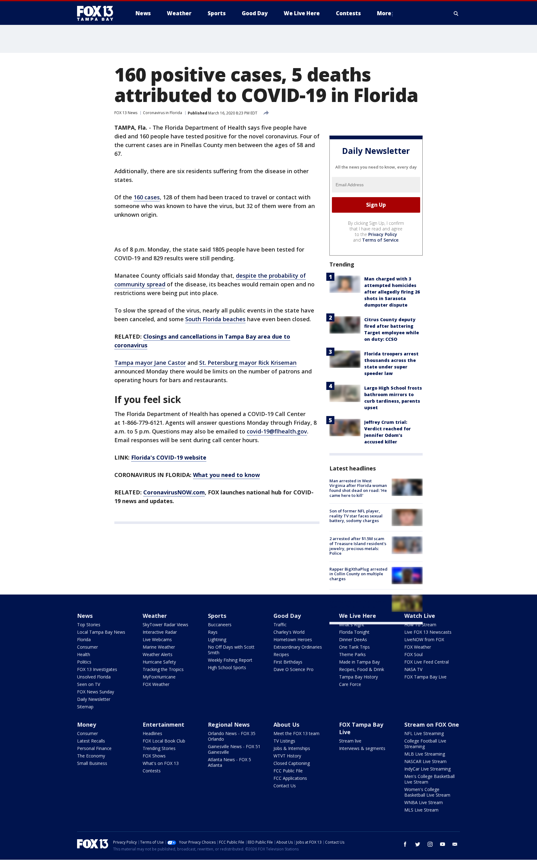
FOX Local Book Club (164, 741)
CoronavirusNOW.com (174, 492)
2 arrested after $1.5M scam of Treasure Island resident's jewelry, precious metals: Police (357, 546)
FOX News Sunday (95, 692)
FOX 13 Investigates (97, 669)
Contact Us (284, 786)
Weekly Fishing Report (230, 660)
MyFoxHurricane (159, 677)
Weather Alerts (157, 654)
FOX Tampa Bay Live (425, 677)
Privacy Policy (382, 234)
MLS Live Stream (421, 810)
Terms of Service (380, 240)
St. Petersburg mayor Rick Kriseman (247, 362)
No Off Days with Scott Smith (231, 649)
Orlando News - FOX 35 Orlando (231, 736)
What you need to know (226, 475)
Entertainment (163, 724)
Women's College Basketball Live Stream (427, 792)
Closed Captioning (291, 763)
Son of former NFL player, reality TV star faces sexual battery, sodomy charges (356, 515)
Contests (152, 771)
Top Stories (88, 624)
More (384, 13)
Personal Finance (94, 748)
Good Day (287, 615)
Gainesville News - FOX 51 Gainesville (234, 749)
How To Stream (420, 624)
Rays (213, 632)
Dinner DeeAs (353, 639)
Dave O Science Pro (293, 669)
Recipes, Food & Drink (361, 669)
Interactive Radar (160, 632)
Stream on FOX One (431, 724)
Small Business (92, 763)
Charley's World (289, 632)
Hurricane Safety (159, 662)
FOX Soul (413, 654)
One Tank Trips (354, 647)
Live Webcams (157, 639)
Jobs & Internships (291, 748)
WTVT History (287, 756)
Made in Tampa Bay (359, 662)
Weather (155, 615)
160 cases (147, 197)
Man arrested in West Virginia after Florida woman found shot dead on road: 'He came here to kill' (358, 488)
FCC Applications (290, 778)
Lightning (217, 639)
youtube (443, 844)
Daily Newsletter (93, 699)
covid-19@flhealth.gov (277, 431)
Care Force (350, 684)
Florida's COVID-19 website (168, 457)
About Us (286, 724)
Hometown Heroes (292, 639)
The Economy (91, 756)
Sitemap (85, 707)
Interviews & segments (362, 748)
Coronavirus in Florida (162, 112)
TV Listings (284, 741)
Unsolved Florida (94, 677)
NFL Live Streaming (424, 733)
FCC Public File (288, 771)
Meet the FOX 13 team (296, 733)
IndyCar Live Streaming (427, 769)
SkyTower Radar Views (165, 624)
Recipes (281, 654)
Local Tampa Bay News (101, 632)
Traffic (280, 624)
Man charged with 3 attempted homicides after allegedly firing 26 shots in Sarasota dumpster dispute (392, 292)
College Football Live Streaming (425, 743)
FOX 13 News (125, 112)
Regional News (229, 724)
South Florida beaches (215, 319)
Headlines (152, 733)
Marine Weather (159, 647)
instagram (430, 844)
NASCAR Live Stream (425, 761)
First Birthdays (287, 662)
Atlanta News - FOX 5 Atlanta (229, 762)
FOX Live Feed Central (426, 662)
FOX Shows (154, 756)
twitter (418, 844)
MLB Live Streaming (424, 754)
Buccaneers (220, 624)
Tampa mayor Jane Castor (150, 362)
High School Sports (227, 667)
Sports (217, 615)
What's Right (351, 624)
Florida (84, 639)
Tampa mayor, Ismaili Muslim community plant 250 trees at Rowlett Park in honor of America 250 (358, 604)
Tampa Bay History (358, 677)
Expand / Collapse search (456, 13)
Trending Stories (159, 748)
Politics (84, 662)
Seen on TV (88, 684)
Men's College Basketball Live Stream (429, 779)
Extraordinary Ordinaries (297, 647)
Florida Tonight (354, 632)
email (455, 844)
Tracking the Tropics (163, 669)
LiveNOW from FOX (424, 639)
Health (83, 654)
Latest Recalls (91, 741)
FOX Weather (156, 684)
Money (86, 724)
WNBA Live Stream (423, 802)
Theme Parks (352, 654)
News (85, 615)
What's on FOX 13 (161, 763)
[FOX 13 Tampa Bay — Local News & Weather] (97, 13)
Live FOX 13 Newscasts (428, 632)
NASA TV (413, 669)
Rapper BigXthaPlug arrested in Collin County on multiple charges (358, 573)
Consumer (87, 647)
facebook (405, 844)
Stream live (350, 741)
